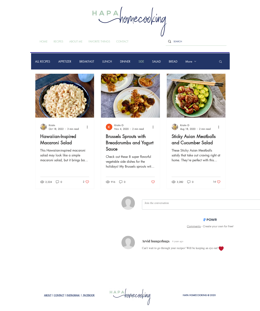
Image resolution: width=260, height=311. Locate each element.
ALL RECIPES (42, 61)
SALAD (156, 61)
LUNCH (107, 61)
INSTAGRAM (73, 295)
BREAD (173, 61)
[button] (220, 62)
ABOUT (47, 295)
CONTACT (59, 295)
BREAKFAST (86, 61)
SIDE (141, 61)
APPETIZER (64, 61)
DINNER (125, 61)
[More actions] (88, 127)
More (188, 61)
